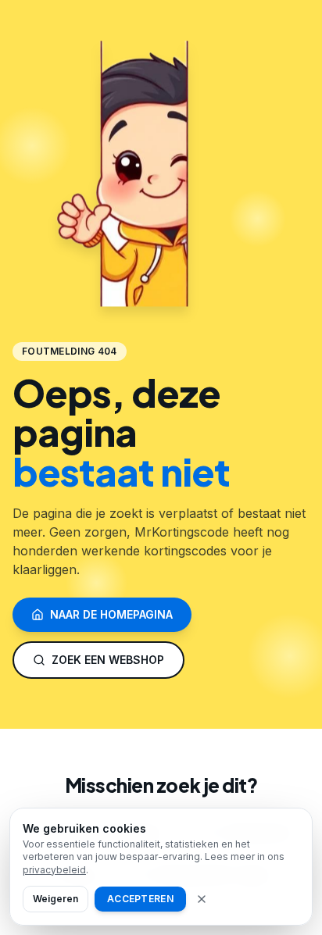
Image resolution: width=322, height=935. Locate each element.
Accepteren (140, 899)
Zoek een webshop (108, 659)
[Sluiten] (201, 899)
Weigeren (55, 899)
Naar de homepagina (111, 614)
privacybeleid (54, 870)
